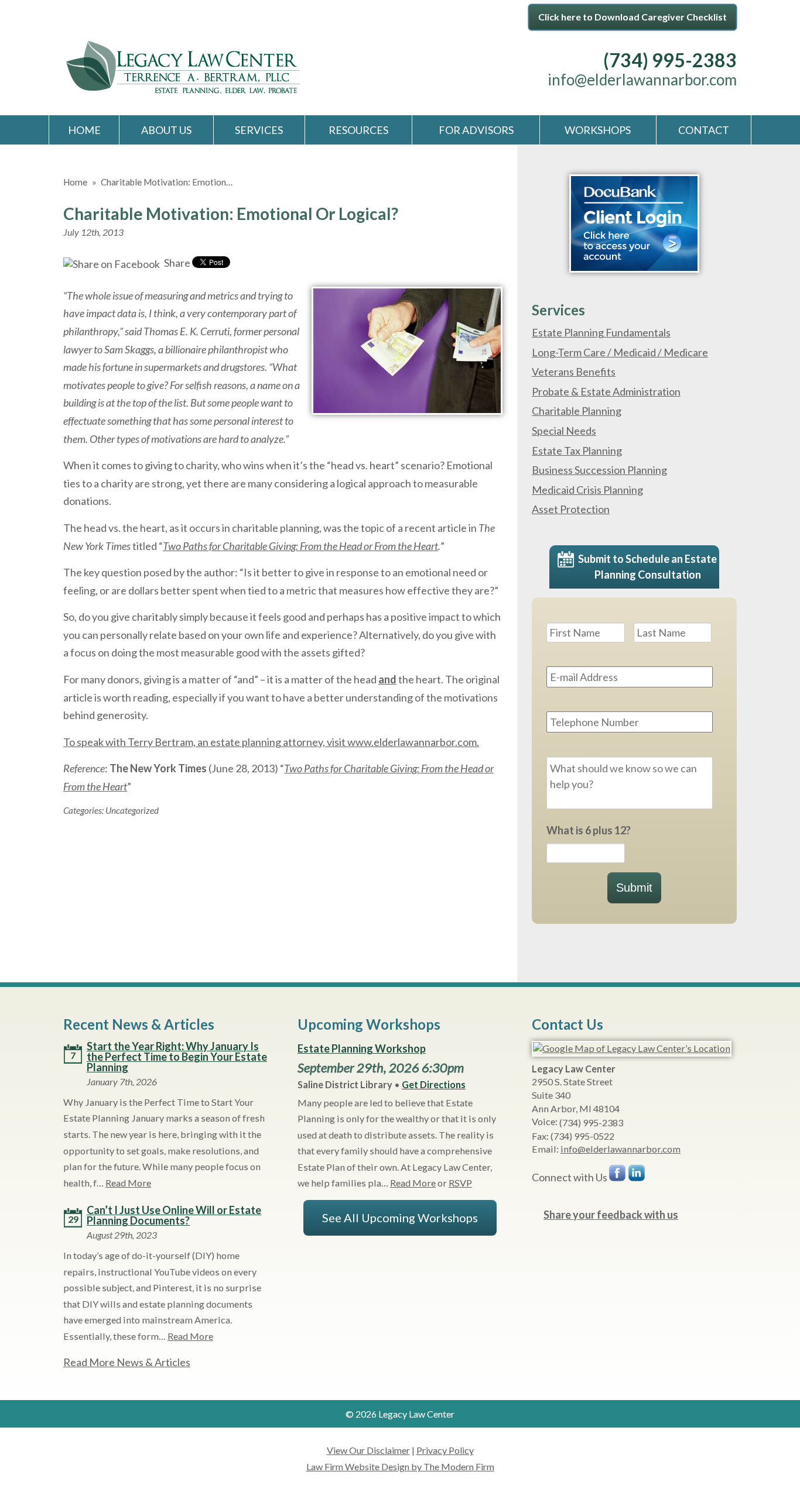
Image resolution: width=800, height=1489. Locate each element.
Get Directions (434, 1084)
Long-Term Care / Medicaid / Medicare (620, 352)
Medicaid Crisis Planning (587, 489)
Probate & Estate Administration (606, 391)
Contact (703, 129)
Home (84, 129)
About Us (166, 129)
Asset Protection (571, 509)
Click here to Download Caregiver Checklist (632, 16)
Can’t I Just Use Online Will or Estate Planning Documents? (174, 1215)
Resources (358, 129)
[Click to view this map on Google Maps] (631, 1048)
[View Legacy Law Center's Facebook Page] (618, 1176)
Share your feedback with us (610, 1214)
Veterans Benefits (574, 371)
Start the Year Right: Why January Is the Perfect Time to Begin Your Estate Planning (177, 1057)
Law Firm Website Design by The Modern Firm (400, 1466)
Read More (128, 1182)
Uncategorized (132, 810)
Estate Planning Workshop (362, 1048)
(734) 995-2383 (670, 60)
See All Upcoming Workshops (400, 1218)
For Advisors (476, 129)
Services (259, 129)
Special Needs (564, 430)
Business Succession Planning (599, 469)
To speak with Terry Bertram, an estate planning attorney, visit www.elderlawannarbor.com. (271, 741)
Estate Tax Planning (577, 450)
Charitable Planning (576, 410)
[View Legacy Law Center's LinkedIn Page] (637, 1176)
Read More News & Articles (126, 1362)
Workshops (598, 129)
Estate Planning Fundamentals (601, 332)
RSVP (460, 1182)
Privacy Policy (445, 1450)
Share (176, 262)
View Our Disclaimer (368, 1450)
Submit (634, 887)
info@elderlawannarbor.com (642, 79)
